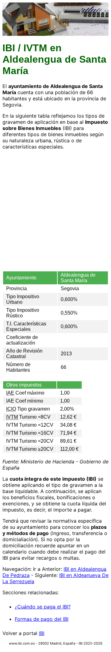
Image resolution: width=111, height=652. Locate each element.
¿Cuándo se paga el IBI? (43, 607)
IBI (41, 633)
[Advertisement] (55, 210)
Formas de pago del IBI (41, 619)
